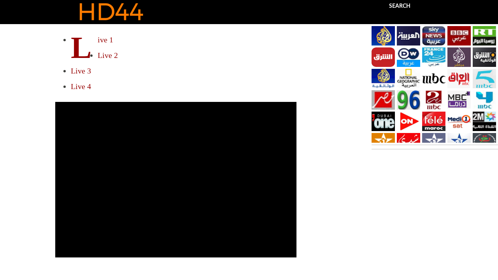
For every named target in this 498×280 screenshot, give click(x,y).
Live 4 (81, 86)
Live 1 (105, 39)
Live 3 (81, 70)
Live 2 (108, 55)
